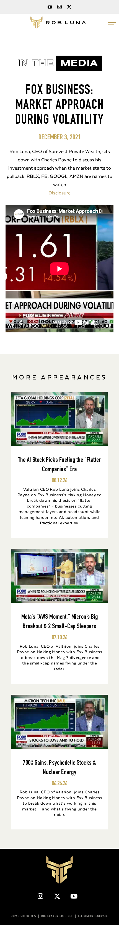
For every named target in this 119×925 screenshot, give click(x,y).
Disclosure (59, 192)
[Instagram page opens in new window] (59, 7)
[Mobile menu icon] (111, 23)
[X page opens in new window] (69, 7)
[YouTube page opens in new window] (50, 7)
